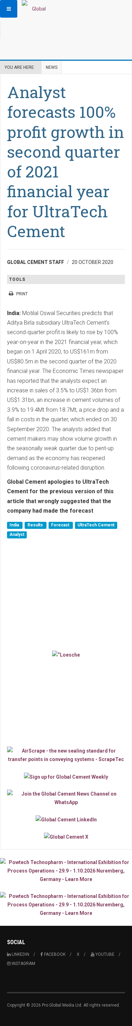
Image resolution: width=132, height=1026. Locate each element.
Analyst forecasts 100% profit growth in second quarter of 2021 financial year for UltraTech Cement (65, 161)
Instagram (23, 963)
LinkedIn (20, 954)
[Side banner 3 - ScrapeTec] (66, 755)
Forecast (60, 525)
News (51, 67)
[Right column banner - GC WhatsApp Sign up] (66, 798)
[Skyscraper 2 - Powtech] (66, 904)
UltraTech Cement (95, 525)
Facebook (54, 954)
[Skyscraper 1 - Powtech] (66, 870)
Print (22, 293)
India (15, 525)
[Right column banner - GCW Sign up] (66, 776)
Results (35, 525)
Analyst (17, 534)
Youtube (104, 954)
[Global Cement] (36, 9)
